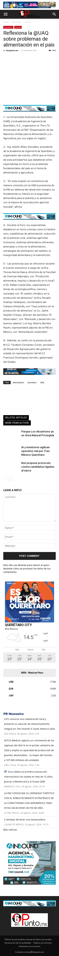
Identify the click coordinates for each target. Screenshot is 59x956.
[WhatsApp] (29, 58)
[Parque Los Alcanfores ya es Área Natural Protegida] (11, 435)
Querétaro (16, 22)
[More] (44, 58)
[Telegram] (36, 58)
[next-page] (11, 479)
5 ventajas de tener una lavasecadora (24, 819)
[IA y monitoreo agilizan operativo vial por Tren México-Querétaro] (11, 451)
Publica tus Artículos (42, 942)
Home (6, 22)
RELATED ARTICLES (16, 417)
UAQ (42, 382)
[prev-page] (5, 479)
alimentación (18, 382)
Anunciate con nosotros (29, 946)
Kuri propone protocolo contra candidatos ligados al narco (37, 466)
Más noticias (10, 829)
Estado (28, 22)
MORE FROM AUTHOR (17, 422)
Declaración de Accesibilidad (18, 942)
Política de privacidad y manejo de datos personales (28, 939)
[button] (5, 14)
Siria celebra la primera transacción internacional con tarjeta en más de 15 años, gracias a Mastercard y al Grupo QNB (28, 776)
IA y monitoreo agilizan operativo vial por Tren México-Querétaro (35, 451)
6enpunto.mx (12, 50)
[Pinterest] (21, 58)
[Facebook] (6, 58)
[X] (14, 58)
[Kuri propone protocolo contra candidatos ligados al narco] (11, 466)
